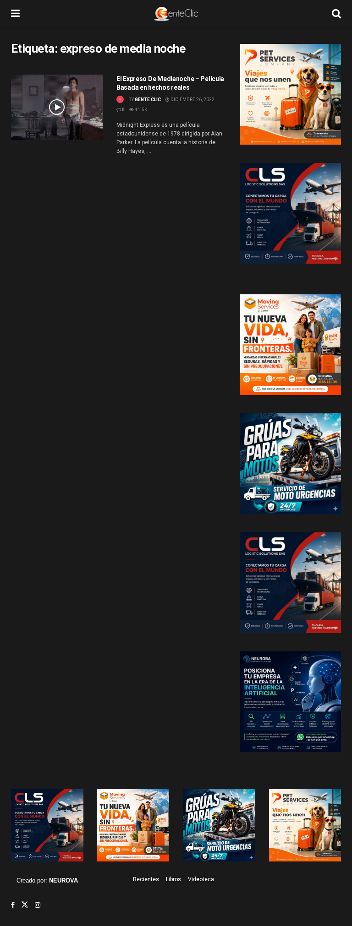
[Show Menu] (15, 13)
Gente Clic (148, 99)
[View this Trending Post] (120, 99)
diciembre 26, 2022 (192, 99)
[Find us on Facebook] (13, 905)
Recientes (146, 879)
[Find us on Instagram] (37, 905)
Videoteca (201, 879)
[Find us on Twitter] (24, 905)
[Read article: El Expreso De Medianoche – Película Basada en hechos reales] (57, 107)
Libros (173, 879)
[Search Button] (336, 13)
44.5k (140, 109)
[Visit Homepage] (176, 14)
